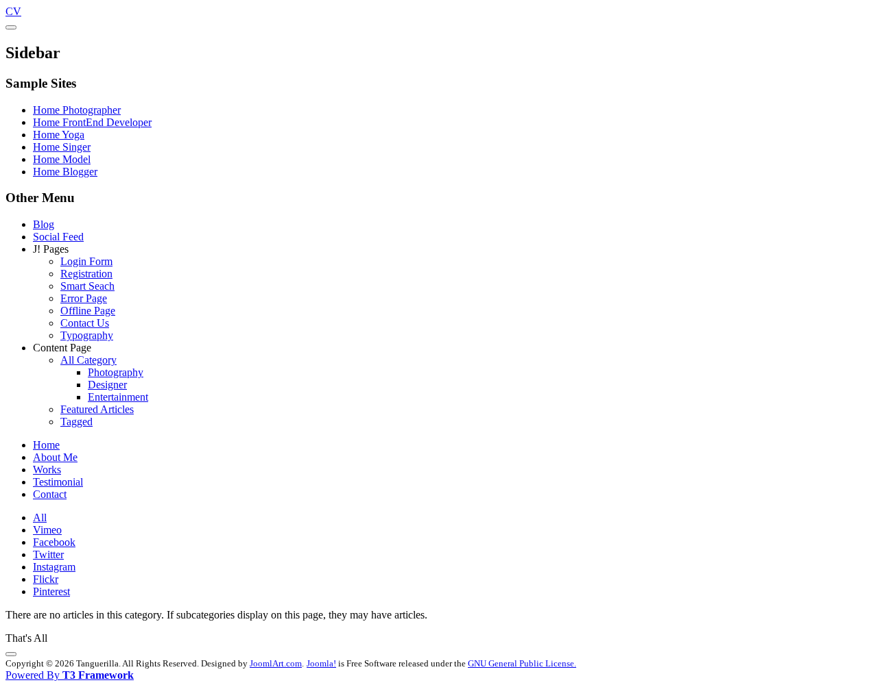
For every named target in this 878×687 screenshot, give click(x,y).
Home (46, 445)
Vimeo (47, 530)
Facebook (54, 542)
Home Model (62, 159)
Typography (86, 335)
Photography (115, 372)
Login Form (86, 261)
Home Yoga (58, 134)
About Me (55, 457)
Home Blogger (65, 171)
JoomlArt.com (276, 663)
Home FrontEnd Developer (92, 122)
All (40, 517)
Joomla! (321, 663)
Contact (50, 494)
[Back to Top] (10, 654)
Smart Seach (87, 286)
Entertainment (118, 397)
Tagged (76, 421)
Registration (86, 273)
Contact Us (84, 323)
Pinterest (51, 591)
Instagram (54, 567)
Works (47, 469)
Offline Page (87, 310)
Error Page (83, 298)
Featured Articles (97, 409)
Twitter (48, 554)
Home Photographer (77, 110)
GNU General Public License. (522, 663)
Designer (107, 384)
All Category (88, 360)
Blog (43, 224)
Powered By (69, 675)
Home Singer (62, 147)
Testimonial (58, 482)
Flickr (45, 579)
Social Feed (58, 236)
